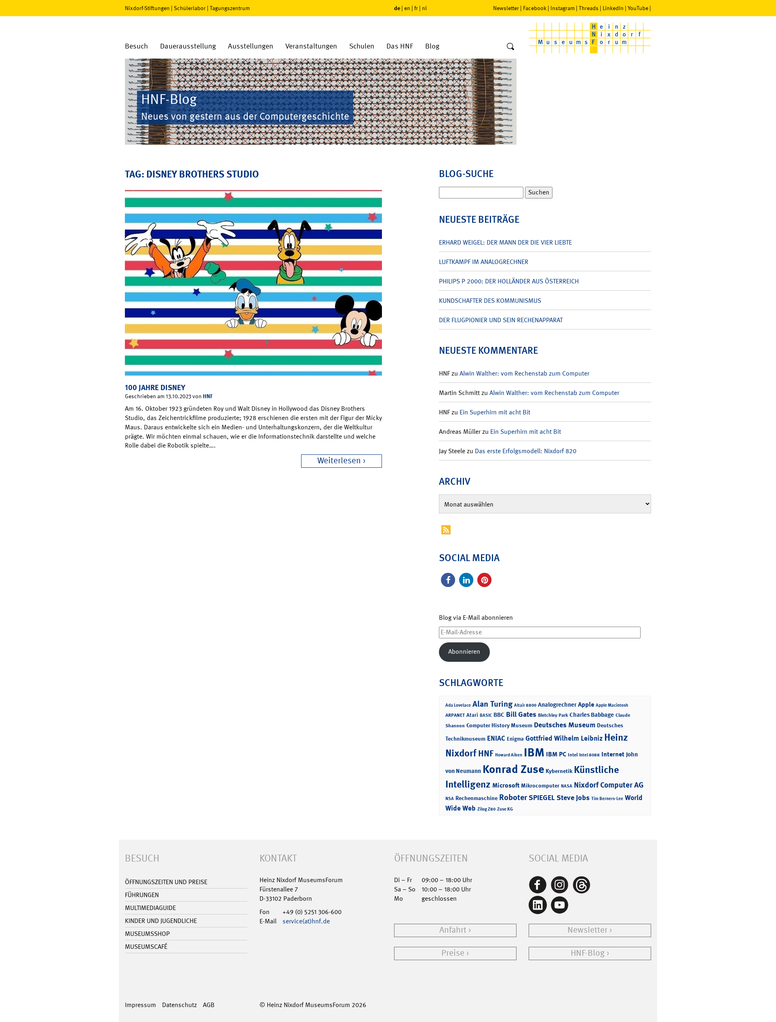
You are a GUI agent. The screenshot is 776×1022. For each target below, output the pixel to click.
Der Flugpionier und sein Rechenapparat (501, 320)
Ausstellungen (250, 46)
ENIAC (496, 738)
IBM (534, 752)
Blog (432, 46)
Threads (589, 8)
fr (416, 8)
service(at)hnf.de (306, 921)
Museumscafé (146, 946)
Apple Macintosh (612, 705)
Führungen (142, 895)
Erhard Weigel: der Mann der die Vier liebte (505, 242)
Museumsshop (147, 933)
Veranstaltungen (311, 46)
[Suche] (510, 46)
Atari (472, 715)
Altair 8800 (525, 705)
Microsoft (505, 785)
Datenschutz (179, 1005)
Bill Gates (521, 714)
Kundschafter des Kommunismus (490, 300)
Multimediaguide (150, 908)
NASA (566, 786)
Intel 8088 (589, 755)
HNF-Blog (588, 953)
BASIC (486, 715)
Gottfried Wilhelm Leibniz (564, 738)
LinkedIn (613, 8)
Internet (612, 754)
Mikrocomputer (540, 785)
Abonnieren (464, 651)
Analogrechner (557, 705)
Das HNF (399, 46)
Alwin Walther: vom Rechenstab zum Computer (524, 373)
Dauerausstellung (188, 46)
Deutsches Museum (564, 725)
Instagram (562, 8)
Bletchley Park (553, 715)
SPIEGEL (542, 797)
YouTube (638, 8)
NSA (449, 799)
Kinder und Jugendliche (161, 920)
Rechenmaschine (476, 798)
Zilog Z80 (486, 809)
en (407, 8)
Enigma (515, 738)
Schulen (361, 46)
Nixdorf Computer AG (608, 785)
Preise (452, 953)
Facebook (534, 8)
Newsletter (506, 8)
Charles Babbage (591, 715)
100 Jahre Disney (155, 387)
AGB (209, 1005)
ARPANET (455, 715)
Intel (573, 755)
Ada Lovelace (458, 705)
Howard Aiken (508, 755)
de (397, 8)
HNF (208, 396)
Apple (586, 704)
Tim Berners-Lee (607, 799)
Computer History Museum (499, 725)
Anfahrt (452, 930)
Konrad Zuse (513, 769)
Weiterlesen (339, 460)
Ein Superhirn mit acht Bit (495, 412)
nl (424, 8)
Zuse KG (505, 809)
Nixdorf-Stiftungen (147, 8)
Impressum (140, 1005)
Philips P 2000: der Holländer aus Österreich (509, 281)
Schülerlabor (190, 8)
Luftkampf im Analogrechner (483, 262)
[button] (448, 580)
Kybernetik (559, 771)
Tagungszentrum (230, 8)
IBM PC (556, 754)
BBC (498, 715)
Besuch (136, 46)
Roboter (513, 797)
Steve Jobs (573, 797)
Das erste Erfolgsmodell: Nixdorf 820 (525, 451)
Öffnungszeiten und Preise (166, 882)
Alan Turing (492, 704)
